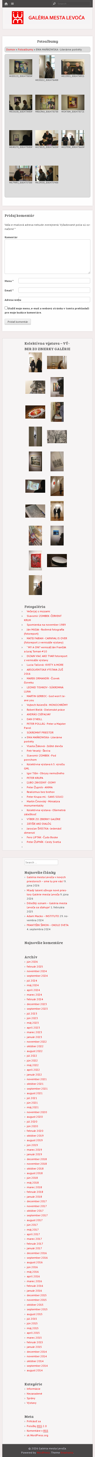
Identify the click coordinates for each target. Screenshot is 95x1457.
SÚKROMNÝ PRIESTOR (40, 732)
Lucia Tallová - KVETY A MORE (45, 664)
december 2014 (37, 1351)
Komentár (11, 237)
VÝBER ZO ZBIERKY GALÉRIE (43, 819)
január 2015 (34, 1347)
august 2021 (35, 1093)
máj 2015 (33, 1328)
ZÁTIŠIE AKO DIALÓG (39, 823)
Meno (9, 281)
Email (9, 290)
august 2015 (35, 1314)
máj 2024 (33, 985)
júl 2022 (32, 1055)
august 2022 (35, 1051)
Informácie (33, 1388)
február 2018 (35, 1191)
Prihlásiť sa (34, 1421)
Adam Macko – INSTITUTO (43, 916)
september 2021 (37, 1088)
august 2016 (35, 1262)
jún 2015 (32, 1323)
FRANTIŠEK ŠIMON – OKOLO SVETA (47, 925)
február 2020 (35, 1130)
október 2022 (35, 1046)
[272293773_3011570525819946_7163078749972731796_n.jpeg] (35, 421)
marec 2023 (34, 1032)
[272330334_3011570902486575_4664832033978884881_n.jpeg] (57, 396)
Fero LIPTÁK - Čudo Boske (42, 837)
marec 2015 (34, 1337)
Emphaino (67, 1452)
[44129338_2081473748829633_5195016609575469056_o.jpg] (46, 173)
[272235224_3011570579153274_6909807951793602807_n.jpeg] (57, 470)
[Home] (6, 4)
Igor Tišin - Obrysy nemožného (45, 773)
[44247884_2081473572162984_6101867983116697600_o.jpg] (72, 102)
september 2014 (37, 1365)
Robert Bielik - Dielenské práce (46, 709)
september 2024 (37, 975)
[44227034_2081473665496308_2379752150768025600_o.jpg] (72, 138)
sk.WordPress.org (37, 1435)
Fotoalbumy (25, 49)
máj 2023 (33, 1022)
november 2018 (37, 1163)
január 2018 (34, 1196)
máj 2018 (33, 1182)
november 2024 (37, 971)
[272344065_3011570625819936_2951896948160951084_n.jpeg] (57, 520)
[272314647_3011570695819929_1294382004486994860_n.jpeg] (57, 371)
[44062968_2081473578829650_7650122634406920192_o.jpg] (46, 102)
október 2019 (35, 1135)
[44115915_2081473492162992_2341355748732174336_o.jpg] (72, 67)
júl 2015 (32, 1318)
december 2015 (37, 1295)
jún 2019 (32, 1145)
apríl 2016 (33, 1276)
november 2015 (37, 1300)
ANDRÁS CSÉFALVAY (39, 714)
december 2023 (37, 1004)
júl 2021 (32, 1098)
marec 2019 (34, 1149)
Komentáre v (37, 1430)
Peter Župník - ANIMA (40, 787)
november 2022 (37, 1041)
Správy (31, 1398)
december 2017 (37, 1201)
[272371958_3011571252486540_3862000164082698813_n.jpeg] (35, 520)
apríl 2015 (33, 1332)
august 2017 (35, 1220)
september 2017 (37, 1215)
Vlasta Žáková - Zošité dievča (45, 746)
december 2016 (37, 1253)
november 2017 (37, 1206)
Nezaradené (34, 1393)
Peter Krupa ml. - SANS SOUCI (45, 796)
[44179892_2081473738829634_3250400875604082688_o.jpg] (20, 173)
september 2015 (37, 1309)
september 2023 (37, 1008)
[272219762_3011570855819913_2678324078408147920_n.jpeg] (35, 371)
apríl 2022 (33, 1069)
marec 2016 (34, 1281)
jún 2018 (32, 1177)
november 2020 (37, 1112)
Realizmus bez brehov (41, 792)
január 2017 (34, 1248)
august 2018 (35, 1173)
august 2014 (35, 1370)
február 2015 (35, 1342)
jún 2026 (32, 961)
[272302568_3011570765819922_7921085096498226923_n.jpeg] (57, 569)
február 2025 (35, 966)
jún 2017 (32, 1224)
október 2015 (35, 1304)
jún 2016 (32, 1267)
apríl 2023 (33, 1027)
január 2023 (34, 1037)
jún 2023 (32, 1018)
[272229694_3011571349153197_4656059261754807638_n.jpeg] (35, 594)
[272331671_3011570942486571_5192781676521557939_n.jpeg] (35, 396)
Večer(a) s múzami (38, 611)
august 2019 (35, 1140)
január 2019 (34, 1154)
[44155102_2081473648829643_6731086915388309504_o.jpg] (47, 66)
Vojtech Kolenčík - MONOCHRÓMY (47, 705)
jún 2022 (32, 1060)
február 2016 (35, 1285)
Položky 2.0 (37, 1426)
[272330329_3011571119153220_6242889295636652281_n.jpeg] (35, 544)
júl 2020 (32, 1121)
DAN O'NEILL (34, 719)
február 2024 (35, 999)
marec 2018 (34, 1187)
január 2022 (34, 1074)
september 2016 (37, 1257)
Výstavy (31, 1402)
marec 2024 (34, 994)
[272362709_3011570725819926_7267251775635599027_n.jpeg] (57, 495)
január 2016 (34, 1290)
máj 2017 (33, 1229)
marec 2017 (34, 1238)
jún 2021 (32, 1102)
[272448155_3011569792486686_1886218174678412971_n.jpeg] (35, 495)
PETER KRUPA (35, 778)
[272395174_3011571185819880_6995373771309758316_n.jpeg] (35, 445)
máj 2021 (33, 1107)
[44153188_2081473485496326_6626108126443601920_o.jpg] (20, 102)
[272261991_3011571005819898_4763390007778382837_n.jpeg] (35, 569)
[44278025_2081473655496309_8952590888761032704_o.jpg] (46, 138)
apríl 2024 (33, 990)
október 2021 (35, 1083)
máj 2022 (33, 1065)
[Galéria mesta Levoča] (47, 23)
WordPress (43, 1452)
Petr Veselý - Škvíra (38, 750)
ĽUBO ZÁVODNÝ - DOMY (41, 782)
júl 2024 (32, 980)
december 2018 (37, 1159)
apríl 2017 (33, 1234)
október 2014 (35, 1361)
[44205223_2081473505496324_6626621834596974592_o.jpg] (20, 67)
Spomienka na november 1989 (46, 624)
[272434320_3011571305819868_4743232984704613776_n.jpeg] (57, 420)
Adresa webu (13, 300)
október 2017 (35, 1210)
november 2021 (37, 1079)
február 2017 (35, 1243)
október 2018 (35, 1168)
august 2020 (35, 1116)
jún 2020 (32, 1126)
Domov (10, 49)
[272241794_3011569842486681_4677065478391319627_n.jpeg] (57, 544)
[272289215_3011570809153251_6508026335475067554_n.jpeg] (35, 470)
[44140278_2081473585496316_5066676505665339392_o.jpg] (20, 138)
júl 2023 (32, 1013)
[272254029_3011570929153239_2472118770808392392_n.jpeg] (57, 445)
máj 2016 (33, 1271)
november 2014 (37, 1356)
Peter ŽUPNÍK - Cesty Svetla (44, 842)
